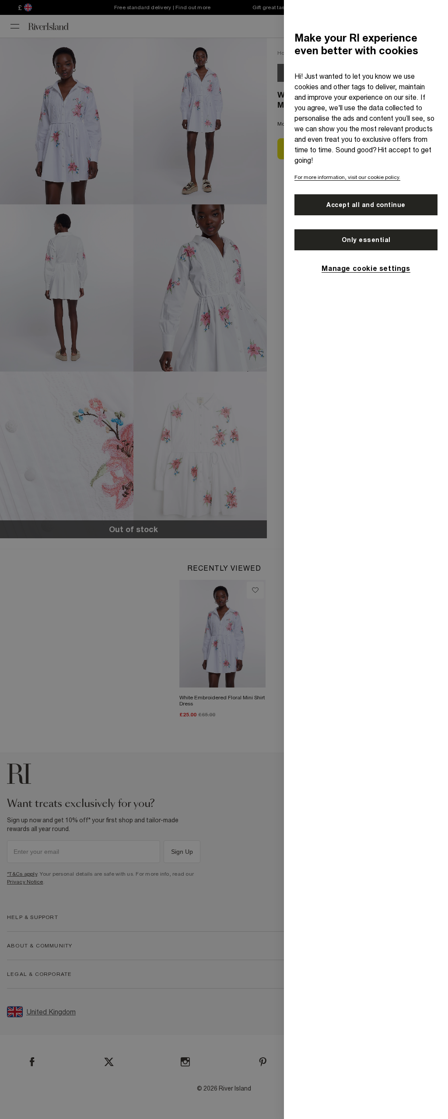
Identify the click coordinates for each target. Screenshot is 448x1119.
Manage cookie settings (366, 268)
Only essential (366, 239)
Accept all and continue (366, 204)
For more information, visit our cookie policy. (347, 177)
